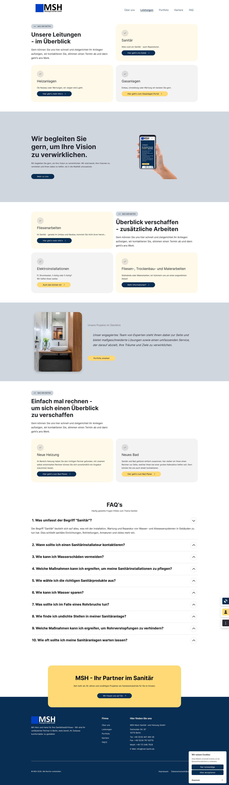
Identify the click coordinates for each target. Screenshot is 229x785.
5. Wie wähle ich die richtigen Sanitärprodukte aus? (74, 581)
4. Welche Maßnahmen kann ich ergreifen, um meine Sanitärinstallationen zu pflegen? (102, 569)
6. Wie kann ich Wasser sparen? (58, 592)
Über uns (129, 10)
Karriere (178, 10)
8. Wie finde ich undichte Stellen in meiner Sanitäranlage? (79, 616)
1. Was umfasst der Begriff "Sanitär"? (62, 520)
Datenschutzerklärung (181, 771)
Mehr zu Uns (42, 176)
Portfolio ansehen (101, 358)
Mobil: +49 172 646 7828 (141, 744)
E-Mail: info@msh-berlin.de (142, 749)
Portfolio (164, 10)
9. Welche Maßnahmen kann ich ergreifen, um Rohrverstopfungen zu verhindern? (98, 628)
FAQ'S (104, 742)
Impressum (163, 771)
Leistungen (146, 10)
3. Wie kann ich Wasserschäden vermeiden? (68, 557)
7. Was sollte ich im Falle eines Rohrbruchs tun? (70, 604)
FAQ (191, 10)
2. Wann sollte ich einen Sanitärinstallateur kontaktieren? (78, 545)
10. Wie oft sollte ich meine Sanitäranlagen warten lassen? (79, 640)
